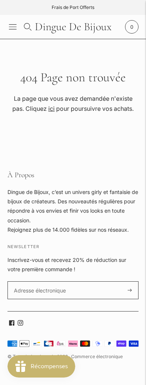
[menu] (12, 27)
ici (51, 108)
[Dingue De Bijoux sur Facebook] (12, 323)
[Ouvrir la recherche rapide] (27, 27)
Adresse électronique (37, 281)
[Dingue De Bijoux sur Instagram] (20, 323)
